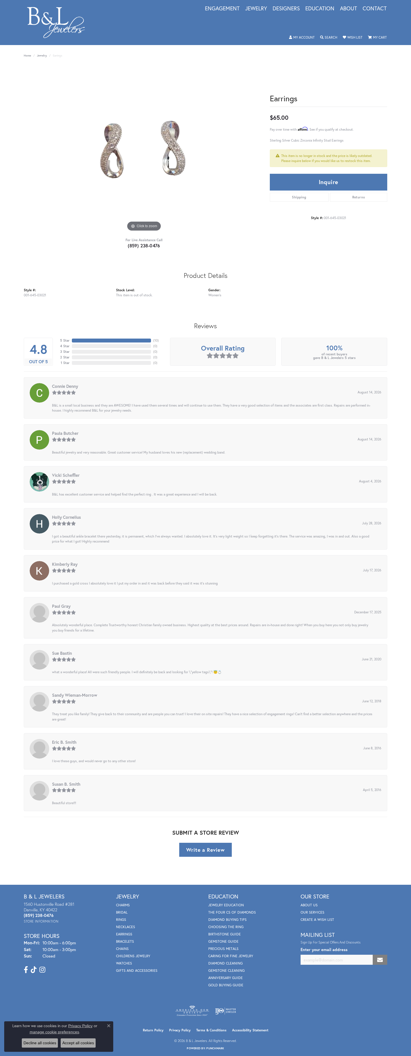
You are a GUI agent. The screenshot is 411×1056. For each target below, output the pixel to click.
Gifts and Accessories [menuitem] (136, 970)
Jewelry (256, 9)
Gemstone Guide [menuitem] (223, 941)
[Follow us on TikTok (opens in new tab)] (34, 969)
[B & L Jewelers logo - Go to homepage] (58, 22)
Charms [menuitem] (123, 905)
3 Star (65, 351)
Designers (286, 9)
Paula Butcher (65, 433)
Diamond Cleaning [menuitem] (225, 963)
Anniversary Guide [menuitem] (225, 977)
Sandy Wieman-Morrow (74, 695)
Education (319, 9)
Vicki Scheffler (66, 475)
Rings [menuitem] (121, 919)
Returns (358, 197)
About (348, 9)
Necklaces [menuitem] (125, 926)
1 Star (65, 363)
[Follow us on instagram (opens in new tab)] (42, 969)
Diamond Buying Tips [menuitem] (227, 919)
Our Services (312, 912)
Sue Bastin (62, 653)
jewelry (42, 55)
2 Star (65, 357)
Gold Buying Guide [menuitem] (225, 985)
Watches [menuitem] (124, 963)
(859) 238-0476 (144, 245)
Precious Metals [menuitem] (223, 948)
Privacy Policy (180, 1030)
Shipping (299, 197)
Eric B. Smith (64, 742)
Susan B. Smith (66, 784)
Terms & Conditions (211, 1030)
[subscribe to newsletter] (380, 960)
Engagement (222, 9)
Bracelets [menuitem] (125, 941)
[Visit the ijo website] (225, 1011)
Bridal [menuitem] (121, 912)
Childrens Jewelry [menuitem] (133, 956)
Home (27, 55)
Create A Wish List (317, 919)
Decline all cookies (39, 1043)
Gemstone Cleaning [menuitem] (226, 970)
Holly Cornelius (66, 517)
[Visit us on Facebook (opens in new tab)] (26, 969)
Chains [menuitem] (122, 948)
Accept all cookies (78, 1043)
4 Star (65, 346)
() (156, 340)
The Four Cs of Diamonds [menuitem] (232, 912)
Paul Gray (61, 606)
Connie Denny (65, 386)
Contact (375, 9)
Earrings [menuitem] (124, 934)
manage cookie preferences (54, 1032)
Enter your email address (324, 949)
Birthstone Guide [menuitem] (224, 934)
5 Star (65, 340)
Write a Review (205, 849)
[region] (144, 149)
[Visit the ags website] (192, 1011)
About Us (309, 905)
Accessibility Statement (250, 1030)
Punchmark (215, 1048)
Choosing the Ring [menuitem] (226, 926)
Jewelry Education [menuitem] (226, 905)
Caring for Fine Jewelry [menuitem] (230, 956)
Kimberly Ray (64, 564)
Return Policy (153, 1030)
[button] (302, 37)
